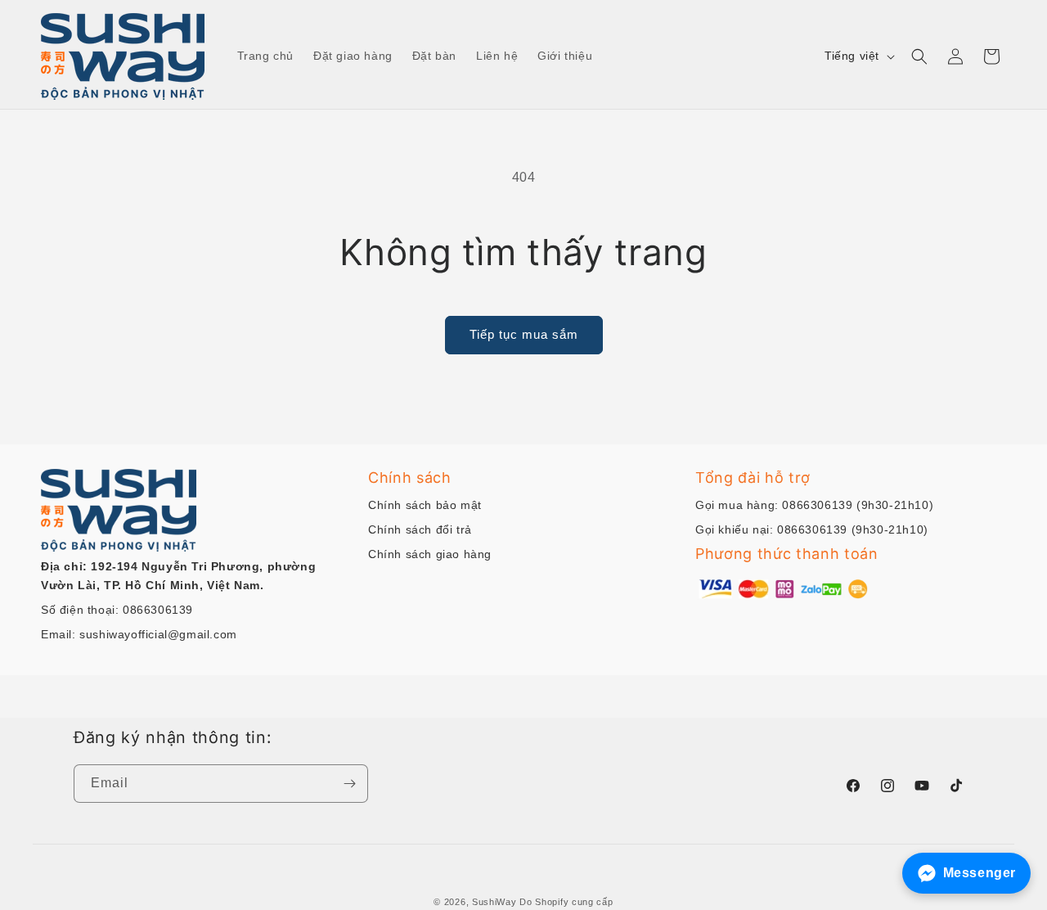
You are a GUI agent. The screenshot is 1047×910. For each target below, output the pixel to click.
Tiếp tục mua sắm (524, 334)
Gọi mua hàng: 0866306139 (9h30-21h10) (814, 504)
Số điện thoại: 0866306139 (117, 609)
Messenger (979, 873)
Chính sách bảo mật (425, 504)
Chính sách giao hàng (430, 554)
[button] (919, 56)
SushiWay (494, 902)
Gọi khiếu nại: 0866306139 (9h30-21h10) (811, 529)
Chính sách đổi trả (420, 529)
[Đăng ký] (349, 783)
